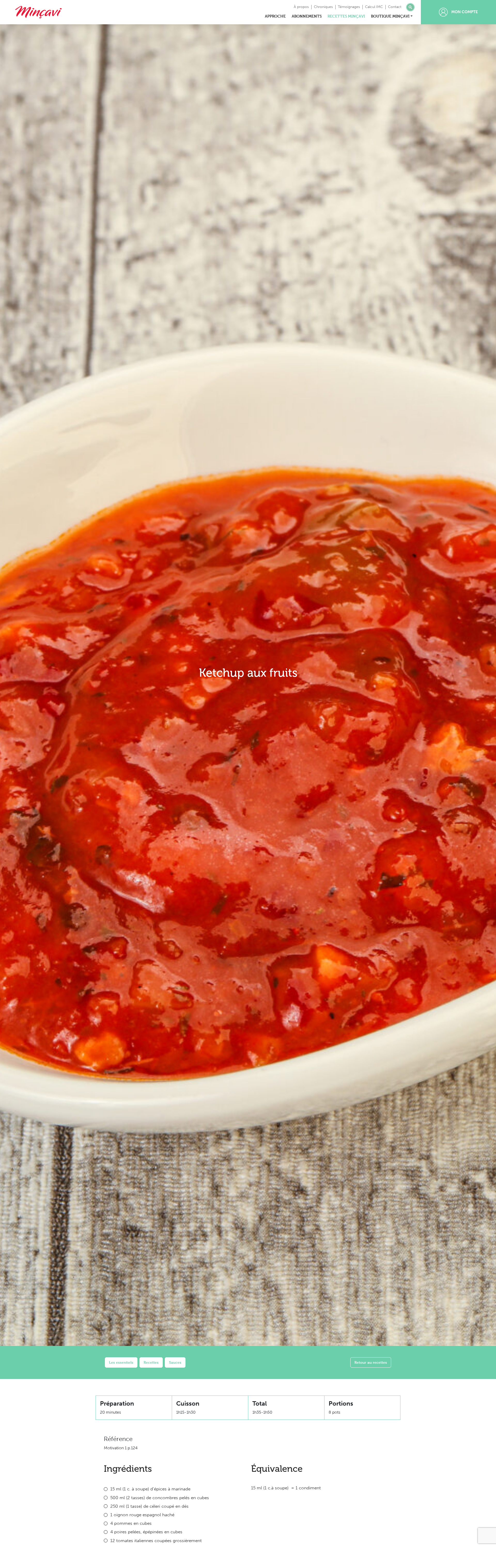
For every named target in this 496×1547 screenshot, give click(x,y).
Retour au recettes (370, 1362)
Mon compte (464, 12)
